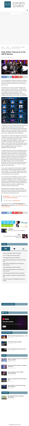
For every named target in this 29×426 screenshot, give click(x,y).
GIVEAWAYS (5, 392)
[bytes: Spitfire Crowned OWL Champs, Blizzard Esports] (4, 387)
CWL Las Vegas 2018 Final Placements (11, 255)
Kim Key (10, 57)
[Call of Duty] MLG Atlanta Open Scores (17, 349)
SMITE (7, 47)
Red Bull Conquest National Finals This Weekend (13, 273)
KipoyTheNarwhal (20, 205)
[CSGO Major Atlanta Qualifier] (4, 343)
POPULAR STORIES (6, 332)
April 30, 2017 (17, 200)
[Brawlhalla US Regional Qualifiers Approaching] (4, 397)
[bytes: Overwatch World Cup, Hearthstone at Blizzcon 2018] (4, 360)
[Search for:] (14, 13)
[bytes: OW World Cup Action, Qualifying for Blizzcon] (4, 367)
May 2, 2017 (4, 57)
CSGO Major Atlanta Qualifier (15, 341)
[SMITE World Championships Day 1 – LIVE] (4, 337)
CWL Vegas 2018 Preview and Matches (11, 257)
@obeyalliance (6, 196)
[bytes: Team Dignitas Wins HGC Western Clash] (4, 380)
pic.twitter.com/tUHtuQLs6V (11, 197)
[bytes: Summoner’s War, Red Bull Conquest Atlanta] (4, 373)
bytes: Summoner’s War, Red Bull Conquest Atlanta (15, 372)
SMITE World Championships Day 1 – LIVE (17, 335)
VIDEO (5, 312)
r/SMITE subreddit (5, 206)
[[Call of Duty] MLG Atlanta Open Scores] (4, 349)
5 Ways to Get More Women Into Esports (12, 253)
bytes (3, 355)
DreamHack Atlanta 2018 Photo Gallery (11, 267)
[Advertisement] (14, 30)
